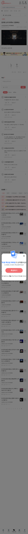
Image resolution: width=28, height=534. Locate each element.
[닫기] (24, 256)
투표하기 (14, 270)
